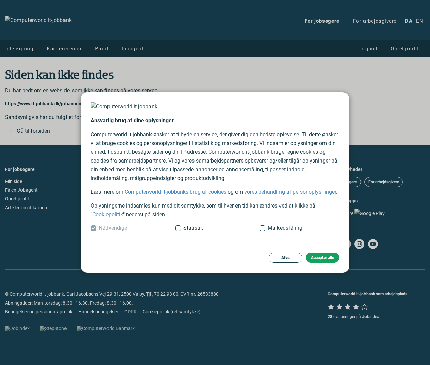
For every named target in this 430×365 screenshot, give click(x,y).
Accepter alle (322, 257)
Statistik (193, 228)
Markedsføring (285, 228)
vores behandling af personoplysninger (290, 192)
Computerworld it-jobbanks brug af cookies (175, 192)
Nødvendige (113, 228)
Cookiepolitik (107, 214)
